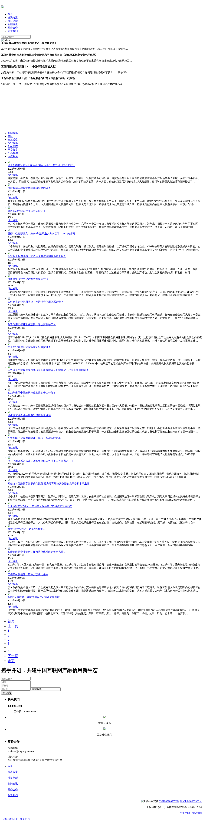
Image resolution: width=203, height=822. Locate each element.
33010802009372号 (169, 801)
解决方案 (13, 17)
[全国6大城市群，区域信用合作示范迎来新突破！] (9, 594)
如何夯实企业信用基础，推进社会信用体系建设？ (35, 301)
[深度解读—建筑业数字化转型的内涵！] (9, 185)
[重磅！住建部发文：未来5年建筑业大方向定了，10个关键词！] (9, 230)
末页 (11, 661)
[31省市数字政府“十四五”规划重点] (9, 526)
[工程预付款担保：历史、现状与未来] (9, 571)
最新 (10, 136)
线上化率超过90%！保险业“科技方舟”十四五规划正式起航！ (41, 165)
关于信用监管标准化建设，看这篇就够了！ (32, 324)
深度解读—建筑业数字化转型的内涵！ (29, 188)
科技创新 (13, 21)
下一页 (13, 656)
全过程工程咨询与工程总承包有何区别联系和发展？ (37, 256)
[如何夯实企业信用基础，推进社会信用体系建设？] (9, 298)
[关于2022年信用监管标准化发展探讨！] (9, 344)
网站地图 (197, 813)
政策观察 (13, 139)
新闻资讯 (13, 24)
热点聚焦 (13, 156)
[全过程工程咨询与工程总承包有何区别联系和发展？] (9, 253)
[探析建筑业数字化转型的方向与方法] (9, 276)
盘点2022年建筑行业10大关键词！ (27, 210)
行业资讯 (13, 143)
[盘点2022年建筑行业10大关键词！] (9, 207)
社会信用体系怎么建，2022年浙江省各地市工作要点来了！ (41, 460)
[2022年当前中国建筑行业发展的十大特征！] (9, 389)
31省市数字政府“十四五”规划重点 (26, 529)
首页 (10, 14)
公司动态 (13, 146)
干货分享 (13, 149)
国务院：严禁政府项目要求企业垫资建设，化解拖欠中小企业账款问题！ (48, 370)
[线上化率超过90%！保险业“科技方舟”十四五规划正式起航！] (9, 162)
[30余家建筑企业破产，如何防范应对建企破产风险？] (9, 548)
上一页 (13, 626)
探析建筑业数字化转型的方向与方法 (28, 279)
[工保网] (2, 6)
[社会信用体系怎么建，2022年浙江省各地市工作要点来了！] (9, 457)
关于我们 (13, 31)
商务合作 (13, 27)
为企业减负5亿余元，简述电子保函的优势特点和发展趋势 (40, 506)
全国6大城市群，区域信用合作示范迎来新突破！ (35, 597)
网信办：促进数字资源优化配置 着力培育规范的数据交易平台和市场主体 (48, 483)
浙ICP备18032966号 (191, 801)
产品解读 (13, 153)
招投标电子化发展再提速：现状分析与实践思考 (34, 438)
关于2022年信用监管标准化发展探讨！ (29, 347)
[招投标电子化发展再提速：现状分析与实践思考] (9, 435)
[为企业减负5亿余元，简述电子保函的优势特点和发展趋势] (9, 503)
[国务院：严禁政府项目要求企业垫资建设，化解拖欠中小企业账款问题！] (9, 367)
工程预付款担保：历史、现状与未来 (28, 574)
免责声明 (185, 813)
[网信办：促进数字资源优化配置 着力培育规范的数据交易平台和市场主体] (9, 480)
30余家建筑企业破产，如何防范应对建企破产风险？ (37, 551)
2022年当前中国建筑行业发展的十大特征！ (32, 392)
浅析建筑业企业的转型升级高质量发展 (29, 415)
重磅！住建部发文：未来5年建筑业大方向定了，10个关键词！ (42, 233)
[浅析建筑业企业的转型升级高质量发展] (9, 412)
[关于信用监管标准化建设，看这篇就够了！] (9, 321)
